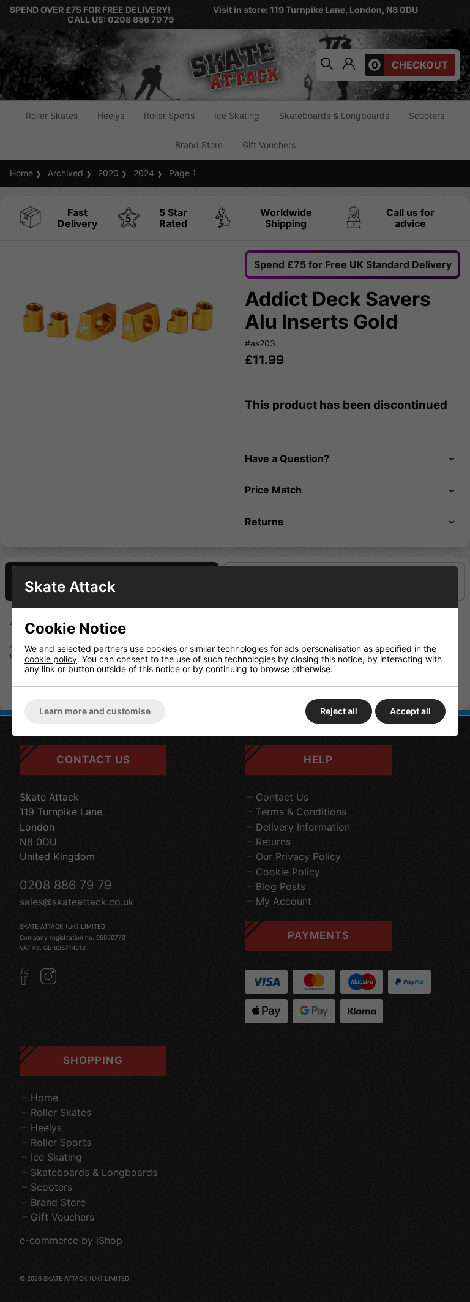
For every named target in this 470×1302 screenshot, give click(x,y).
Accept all (410, 711)
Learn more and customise (95, 711)
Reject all (338, 711)
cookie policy (50, 659)
